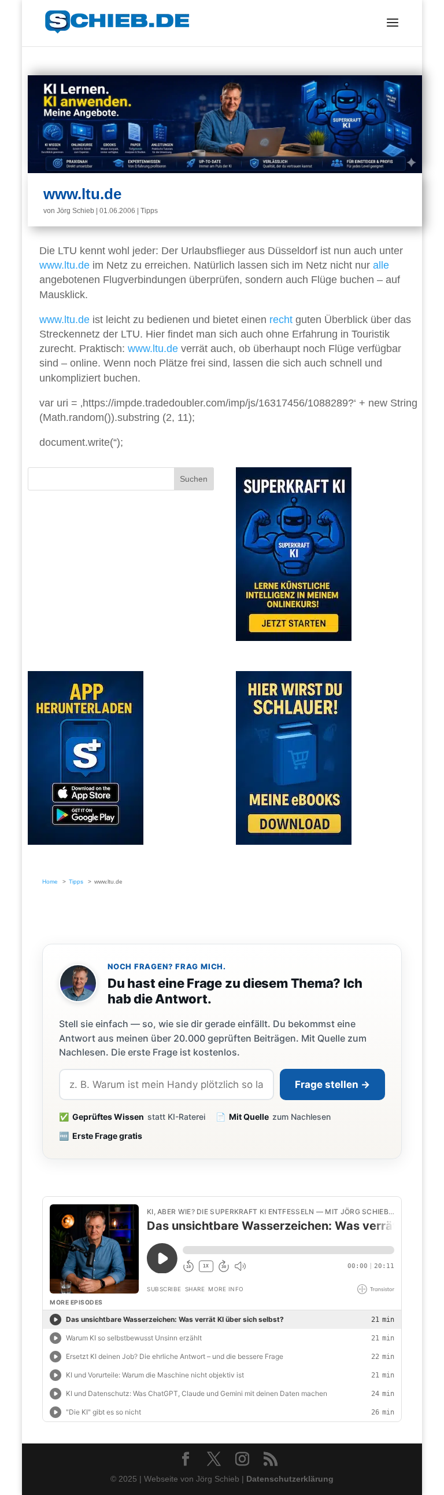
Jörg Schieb (75, 211)
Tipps (149, 211)
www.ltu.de (64, 265)
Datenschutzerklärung (290, 1478)
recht (281, 319)
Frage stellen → (332, 1084)
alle (381, 265)
